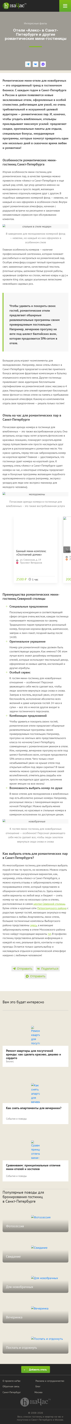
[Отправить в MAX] (43, 64)
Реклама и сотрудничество (50, 1380)
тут (49, 934)
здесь (33, 925)
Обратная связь (11, 1386)
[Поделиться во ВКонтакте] (35, 64)
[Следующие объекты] (66, 549)
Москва (38, 1392)
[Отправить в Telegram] (28, 64)
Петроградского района (52, 908)
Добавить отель (38, 1369)
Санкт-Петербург (12, 1392)
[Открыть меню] (65, 6)
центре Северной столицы (49, 904)
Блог (38, 1386)
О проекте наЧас (12, 1380)
